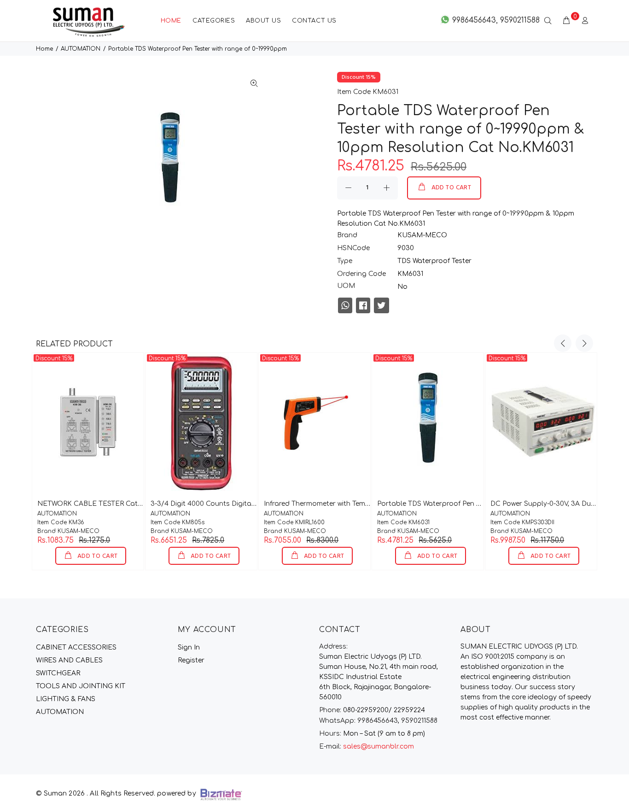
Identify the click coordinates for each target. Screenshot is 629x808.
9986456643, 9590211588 (378, 720)
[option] (88, 461)
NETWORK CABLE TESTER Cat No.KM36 (103, 503)
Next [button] (584, 343)
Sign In (189, 647)
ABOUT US (263, 21)
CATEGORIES (213, 21)
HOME (171, 21)
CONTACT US (314, 21)
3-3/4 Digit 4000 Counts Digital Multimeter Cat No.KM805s (247, 503)
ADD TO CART (451, 187)
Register (191, 660)
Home (44, 49)
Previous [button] (562, 343)
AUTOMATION (80, 49)
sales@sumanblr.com (378, 746)
